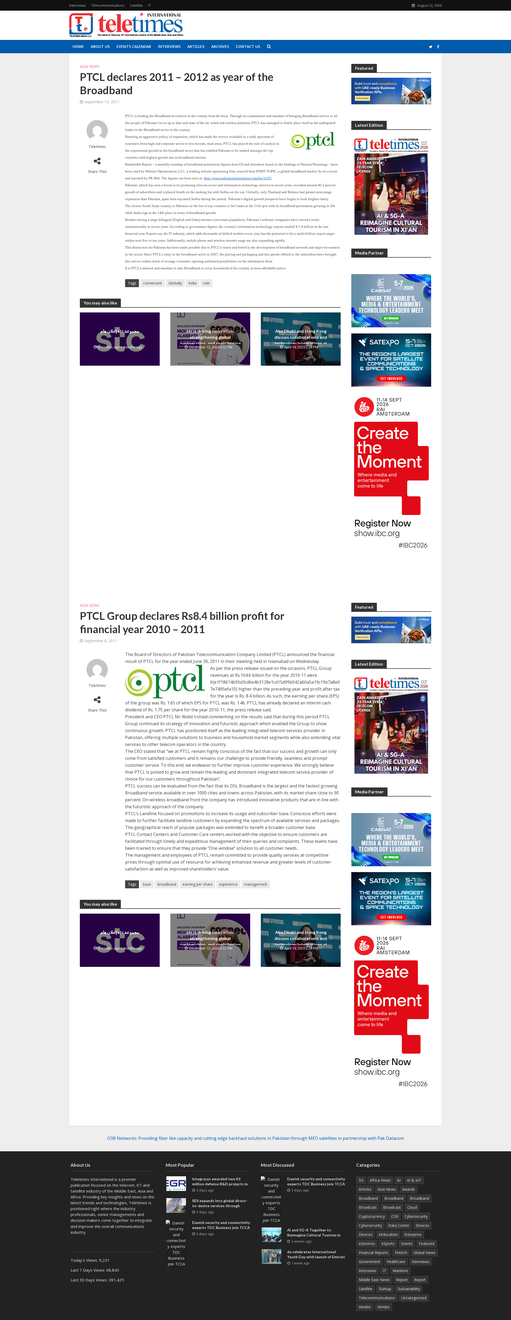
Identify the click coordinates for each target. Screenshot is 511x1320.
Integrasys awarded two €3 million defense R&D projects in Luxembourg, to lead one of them (221, 1184)
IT (149, 5)
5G (361, 1180)
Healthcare (396, 1261)
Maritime (400, 1270)
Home (78, 46)
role (206, 283)
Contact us (248, 46)
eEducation (388, 1234)
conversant (152, 283)
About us (100, 46)
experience (228, 884)
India (192, 283)
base (147, 884)
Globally (175, 283)
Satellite (136, 5)
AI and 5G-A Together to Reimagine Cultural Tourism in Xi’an (313, 1235)
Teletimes (97, 146)
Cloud (412, 1207)
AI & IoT (414, 1180)
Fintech (401, 1252)
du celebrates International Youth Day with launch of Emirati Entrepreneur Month (316, 1256)
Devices (422, 1225)
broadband (167, 884)
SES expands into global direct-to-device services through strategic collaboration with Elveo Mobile (220, 1208)
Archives (220, 46)
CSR (394, 1216)
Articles (195, 46)
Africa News (380, 1180)
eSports (388, 1243)
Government (369, 1261)
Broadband (368, 1198)
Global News (424, 1252)
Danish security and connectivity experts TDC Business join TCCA (221, 1225)
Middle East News (374, 1279)
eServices (367, 1243)
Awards (408, 1189)
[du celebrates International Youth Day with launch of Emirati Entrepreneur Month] (271, 1256)
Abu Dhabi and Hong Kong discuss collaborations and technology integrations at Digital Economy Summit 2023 (300, 340)
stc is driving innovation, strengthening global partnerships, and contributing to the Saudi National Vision (210, 340)
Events (407, 1243)
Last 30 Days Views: (90, 1279)
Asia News (90, 66)
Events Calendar (134, 46)
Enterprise (413, 1234)
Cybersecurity (416, 1216)
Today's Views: (85, 1260)
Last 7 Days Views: (88, 1270)
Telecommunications (108, 5)
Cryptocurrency (372, 1216)
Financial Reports (373, 1252)
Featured (426, 1243)
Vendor (365, 1306)
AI (399, 1180)
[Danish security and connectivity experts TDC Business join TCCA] (176, 1242)
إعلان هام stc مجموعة (119, 330)
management (255, 884)
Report (402, 1279)
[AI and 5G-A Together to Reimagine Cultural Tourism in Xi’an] (271, 1234)
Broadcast (368, 1207)
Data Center (398, 1225)
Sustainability (409, 1288)
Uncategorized (413, 1297)
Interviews (77, 5)
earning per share (198, 884)
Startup (385, 1288)
